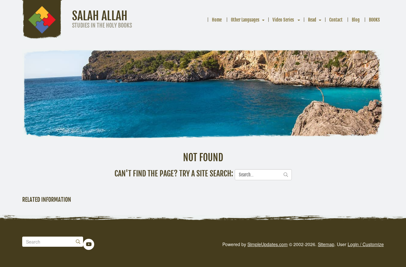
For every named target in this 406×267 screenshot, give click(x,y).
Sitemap (326, 244)
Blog (356, 19)
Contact (336, 19)
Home (217, 19)
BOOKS (374, 19)
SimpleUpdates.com (267, 244)
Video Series (283, 19)
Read (312, 19)
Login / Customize (366, 244)
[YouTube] (88, 244)
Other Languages (245, 19)
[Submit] (78, 242)
